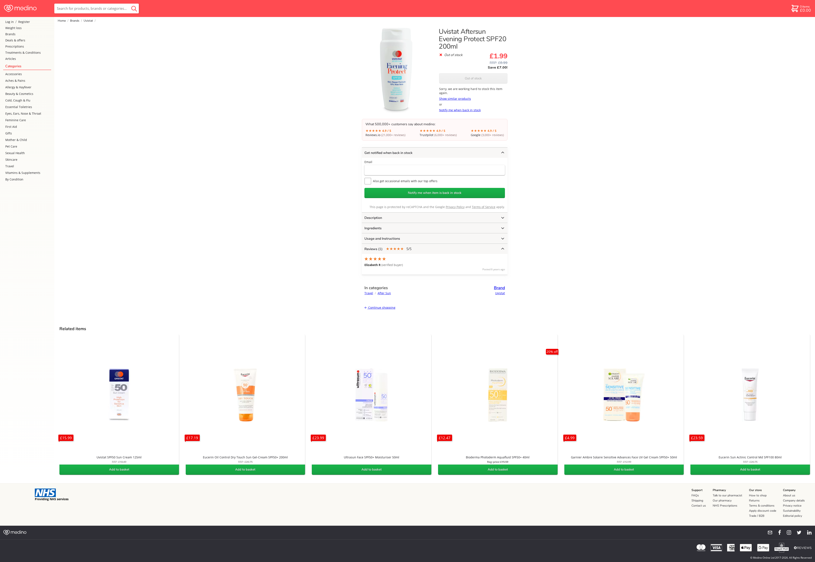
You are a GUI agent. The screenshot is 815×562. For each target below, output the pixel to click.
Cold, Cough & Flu (17, 100)
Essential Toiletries (18, 107)
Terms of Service (483, 207)
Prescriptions (14, 46)
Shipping (697, 501)
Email (368, 162)
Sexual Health (15, 153)
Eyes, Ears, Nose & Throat (23, 113)
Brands (10, 34)
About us (789, 495)
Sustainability (792, 511)
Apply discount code (762, 511)
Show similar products (455, 99)
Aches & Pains (15, 81)
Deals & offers (15, 40)
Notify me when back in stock (460, 110)
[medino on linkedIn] (807, 532)
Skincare (11, 160)
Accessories (13, 74)
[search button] (134, 8)
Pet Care (11, 146)
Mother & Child (16, 140)
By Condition (14, 179)
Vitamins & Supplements (22, 173)
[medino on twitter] (797, 532)
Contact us (698, 506)
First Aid (11, 127)
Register (24, 22)
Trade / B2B (756, 516)
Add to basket (119, 469)
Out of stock (473, 78)
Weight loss (13, 28)
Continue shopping (381, 308)
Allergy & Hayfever (18, 87)
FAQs (695, 495)
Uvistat (88, 21)
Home (62, 21)
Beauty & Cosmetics (19, 94)
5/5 (388, 248)
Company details (794, 501)
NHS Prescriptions (725, 506)
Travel (9, 166)
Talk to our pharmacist (727, 495)
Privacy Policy (455, 207)
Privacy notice (792, 506)
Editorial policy (792, 516)
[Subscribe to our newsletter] (768, 532)
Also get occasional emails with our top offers (405, 181)
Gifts (8, 133)
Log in (9, 22)
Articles (10, 59)
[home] (27, 8)
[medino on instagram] (787, 532)
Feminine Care (15, 120)
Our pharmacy (722, 501)
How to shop (758, 495)
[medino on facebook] (777, 532)
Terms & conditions (761, 506)
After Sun (384, 293)
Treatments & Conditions (23, 53)
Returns (754, 501)
